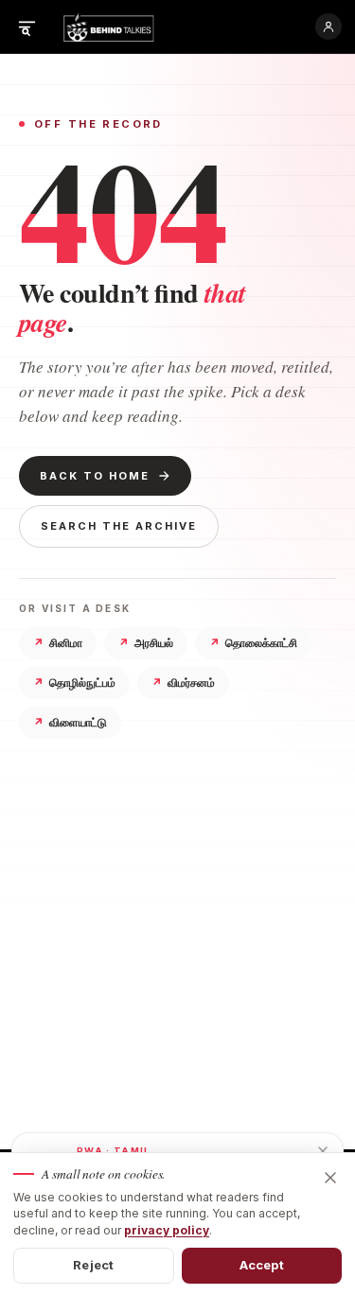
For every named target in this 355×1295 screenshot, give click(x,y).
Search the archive (119, 526)
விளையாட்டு (70, 722)
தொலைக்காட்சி (253, 643)
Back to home (95, 475)
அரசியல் (145, 643)
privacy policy (166, 1230)
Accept (262, 1264)
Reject (93, 1264)
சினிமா (57, 643)
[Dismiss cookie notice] (330, 1178)
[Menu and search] (26, 26)
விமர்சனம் (183, 682)
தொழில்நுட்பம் (74, 682)
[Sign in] (328, 26)
